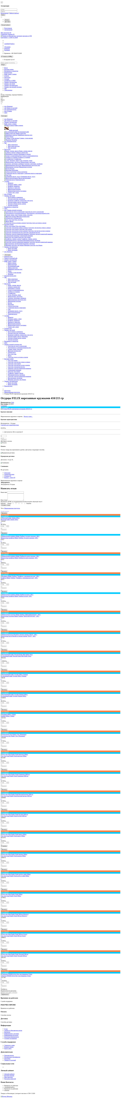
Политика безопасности (11, 1037)
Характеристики (9, 474)
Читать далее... (28, 416)
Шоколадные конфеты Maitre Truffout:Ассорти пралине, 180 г (19, 558)
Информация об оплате (11, 1035)
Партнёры (7, 1058)
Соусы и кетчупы (22, 172)
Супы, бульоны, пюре (25, 160)
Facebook (7, 50)
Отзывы (8, 111)
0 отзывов (4, 405)
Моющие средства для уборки (33, 245)
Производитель (10, 109)
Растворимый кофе (23, 132)
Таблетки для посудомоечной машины (41, 234)
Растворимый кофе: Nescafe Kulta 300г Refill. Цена (16, 656)
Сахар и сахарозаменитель (30, 156)
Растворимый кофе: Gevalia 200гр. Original (13, 676)
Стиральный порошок (26, 235)
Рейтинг (3, 503)
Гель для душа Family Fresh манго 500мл (13, 836)
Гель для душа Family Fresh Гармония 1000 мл (14, 776)
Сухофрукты (17, 159)
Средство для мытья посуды (31, 232)
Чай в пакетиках (13, 144)
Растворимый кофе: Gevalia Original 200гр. (13, 696)
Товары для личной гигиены (13, 87)
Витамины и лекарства (11, 71)
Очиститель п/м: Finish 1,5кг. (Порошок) (13, 736)
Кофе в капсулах (21, 133)
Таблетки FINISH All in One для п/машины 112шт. (16, 976)
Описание (7, 473)
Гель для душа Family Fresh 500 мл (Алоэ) (13, 936)
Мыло (11, 221)
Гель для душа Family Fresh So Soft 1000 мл (14, 816)
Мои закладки (8, 1077)
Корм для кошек (12, 250)
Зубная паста (18, 218)
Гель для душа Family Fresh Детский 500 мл (14, 956)
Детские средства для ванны (16, 199)
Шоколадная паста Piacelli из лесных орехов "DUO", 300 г (18, 636)
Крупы (12, 168)
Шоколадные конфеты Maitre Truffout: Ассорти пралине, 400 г (19, 538)
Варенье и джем (14, 188)
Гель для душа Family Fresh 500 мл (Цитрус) (14, 916)
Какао (11, 136)
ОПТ (5, 112)
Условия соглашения (10, 1038)
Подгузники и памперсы (15, 197)
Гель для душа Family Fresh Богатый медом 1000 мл (16, 796)
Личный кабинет (9, 1074)
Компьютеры (8, 72)
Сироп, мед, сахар (13, 192)
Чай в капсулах (14, 146)
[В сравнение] (1, 608)
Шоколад (10, 183)
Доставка (7, 21)
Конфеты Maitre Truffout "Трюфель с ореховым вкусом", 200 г (19, 578)
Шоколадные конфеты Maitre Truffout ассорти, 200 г (16, 596)
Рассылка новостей (10, 1079)
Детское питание (13, 205)
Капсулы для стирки (24, 237)
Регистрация (4, 13)
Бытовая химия (8, 69)
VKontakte (7, 47)
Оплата (7, 20)
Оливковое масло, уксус (28, 176)
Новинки (8, 106)
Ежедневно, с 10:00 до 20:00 (9, 37)
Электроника (8, 90)
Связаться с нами (9, 1045)
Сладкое (6, 79)
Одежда (6, 76)
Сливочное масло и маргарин (33, 173)
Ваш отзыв (4, 500)
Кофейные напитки (25, 135)
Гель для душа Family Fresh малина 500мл (13, 856)
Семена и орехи (22, 152)
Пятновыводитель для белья (31, 240)
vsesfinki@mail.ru (9, 43)
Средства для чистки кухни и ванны (39, 231)
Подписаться (4, 994)
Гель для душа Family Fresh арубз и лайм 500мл (15, 876)
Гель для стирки (20, 226)
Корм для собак (12, 248)
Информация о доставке (11, 1033)
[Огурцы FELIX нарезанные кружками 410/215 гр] (16, 409)
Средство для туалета (25, 229)
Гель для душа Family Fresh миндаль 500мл (13, 756)
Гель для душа (19, 219)
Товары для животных (11, 85)
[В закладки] (1, 528)
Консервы (15, 170)
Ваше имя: (4, 492)
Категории (7, 255)
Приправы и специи (24, 154)
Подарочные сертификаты (12, 1057)
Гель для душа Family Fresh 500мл (11, 896)
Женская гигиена (22, 216)
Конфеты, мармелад (14, 186)
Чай (5, 88)
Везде (6, 68)
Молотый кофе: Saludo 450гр (9, 519)
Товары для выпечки (10, 82)
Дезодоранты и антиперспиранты (38, 213)
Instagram (7, 48)
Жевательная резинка (14, 189)
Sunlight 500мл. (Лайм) (7, 716)
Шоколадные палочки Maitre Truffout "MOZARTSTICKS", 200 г (20, 616)
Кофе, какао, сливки (10, 74)
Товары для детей (9, 84)
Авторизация (8, 29)
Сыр (10, 175)
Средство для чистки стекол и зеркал (39, 227)
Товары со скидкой (10, 1060)
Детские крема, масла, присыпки (18, 202)
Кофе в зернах (19, 125)
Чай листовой (12, 148)
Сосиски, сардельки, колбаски (33, 164)
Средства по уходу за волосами (34, 211)
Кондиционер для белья (27, 243)
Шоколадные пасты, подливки (17, 191)
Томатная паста (20, 180)
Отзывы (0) (7, 476)
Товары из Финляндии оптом (13, 1030)
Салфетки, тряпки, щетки (29, 239)
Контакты (7, 1032)
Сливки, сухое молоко (26, 138)
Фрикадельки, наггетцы (28, 162)
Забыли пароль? (14, 13)
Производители (9, 1055)
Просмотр (4, 513)
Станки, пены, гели (25, 215)
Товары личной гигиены (13, 210)
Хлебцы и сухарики (24, 157)
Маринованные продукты (31, 165)
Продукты (7, 77)
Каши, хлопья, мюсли (25, 151)
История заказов (9, 1075)
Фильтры (14, 140)
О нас (6, 1029)
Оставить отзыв (5, 505)
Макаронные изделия (25, 167)
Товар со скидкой (10, 108)
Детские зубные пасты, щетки (17, 203)
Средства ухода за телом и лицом (36, 223)
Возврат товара (8, 1047)
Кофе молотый (13, 130)
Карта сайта (7, 1048)
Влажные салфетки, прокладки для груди (20, 200)
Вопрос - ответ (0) (9, 477)
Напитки (8, 251)
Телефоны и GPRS (10, 80)
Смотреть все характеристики (10, 425)
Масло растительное (24, 178)
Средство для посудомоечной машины (41, 242)
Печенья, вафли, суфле (15, 184)
